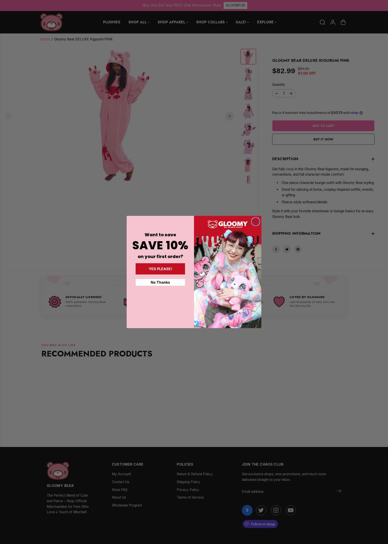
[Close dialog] (256, 222)
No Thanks (160, 282)
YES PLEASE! (160, 269)
